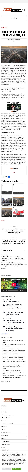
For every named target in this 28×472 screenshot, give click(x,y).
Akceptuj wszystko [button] (17, 468)
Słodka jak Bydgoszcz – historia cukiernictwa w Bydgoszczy (14, 327)
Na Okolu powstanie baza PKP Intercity (11, 346)
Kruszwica (4, 427)
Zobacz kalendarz (5, 331)
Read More (3, 266)
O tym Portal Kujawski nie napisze (10, 352)
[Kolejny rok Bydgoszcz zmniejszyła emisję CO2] (14, 54)
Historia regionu (5, 439)
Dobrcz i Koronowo (6, 416)
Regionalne (4, 410)
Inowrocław (4, 424)
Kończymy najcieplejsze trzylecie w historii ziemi (13, 258)
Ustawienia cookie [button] (6, 468)
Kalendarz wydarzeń (6, 430)
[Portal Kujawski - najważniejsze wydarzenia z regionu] (14, 10)
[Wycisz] (22, 288)
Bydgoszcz (4, 27)
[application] (14, 283)
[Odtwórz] (3, 288)
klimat (2, 220)
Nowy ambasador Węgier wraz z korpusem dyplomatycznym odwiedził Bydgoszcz (14, 231)
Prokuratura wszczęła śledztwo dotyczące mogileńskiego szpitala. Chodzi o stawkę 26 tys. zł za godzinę (14, 370)
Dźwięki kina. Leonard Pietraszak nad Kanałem (15, 319)
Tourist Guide (5, 448)
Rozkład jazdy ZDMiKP (7, 421)
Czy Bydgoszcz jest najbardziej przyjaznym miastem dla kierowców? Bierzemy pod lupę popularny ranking (14, 365)
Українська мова (6, 442)
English (3, 445)
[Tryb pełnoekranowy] (24, 288)
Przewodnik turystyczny (7, 413)
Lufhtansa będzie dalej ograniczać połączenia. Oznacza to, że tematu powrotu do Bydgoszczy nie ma (14, 359)
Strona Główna (4, 407)
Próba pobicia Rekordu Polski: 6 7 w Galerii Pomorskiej (14, 312)
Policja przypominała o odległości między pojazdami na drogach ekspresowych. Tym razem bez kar (14, 241)
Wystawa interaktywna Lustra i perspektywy (14, 305)
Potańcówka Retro (12, 300)
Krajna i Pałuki (4, 433)
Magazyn (3, 436)
